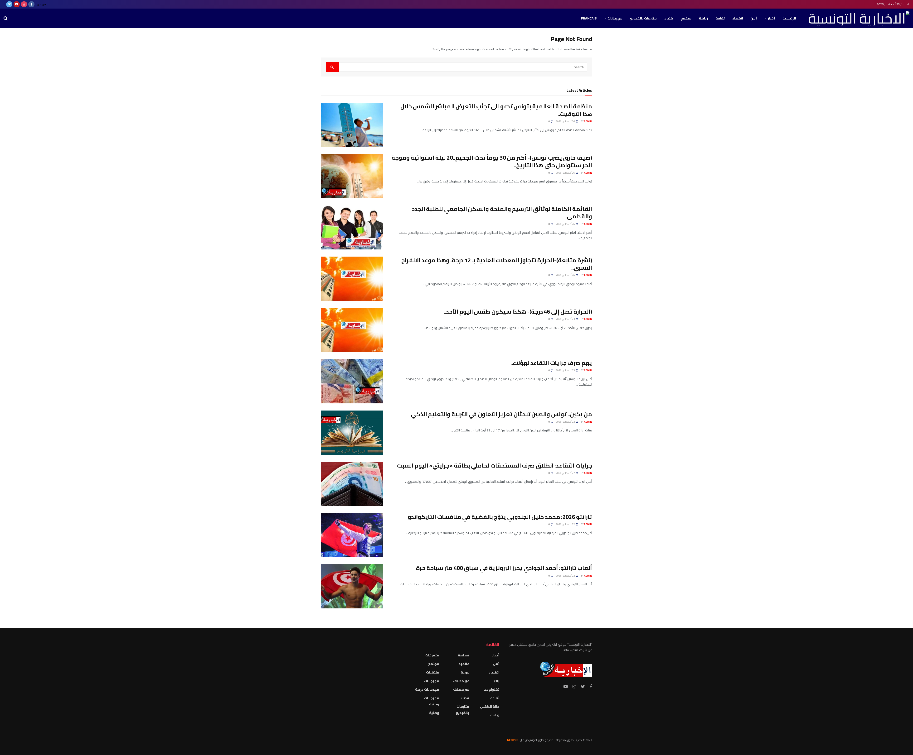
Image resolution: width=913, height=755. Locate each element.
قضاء (668, 18)
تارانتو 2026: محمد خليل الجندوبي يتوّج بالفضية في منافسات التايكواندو (500, 516)
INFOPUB (512, 740)
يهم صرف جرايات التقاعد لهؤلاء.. (551, 363)
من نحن (41, 4)
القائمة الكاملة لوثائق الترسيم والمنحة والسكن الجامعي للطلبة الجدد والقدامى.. (502, 213)
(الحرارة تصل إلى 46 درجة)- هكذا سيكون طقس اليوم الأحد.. (518, 311)
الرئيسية (789, 18)
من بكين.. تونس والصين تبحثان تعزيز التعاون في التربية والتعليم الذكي (501, 414)
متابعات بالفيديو (643, 18)
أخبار (771, 18)
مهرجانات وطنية (431, 701)
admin (588, 121)
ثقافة (720, 18)
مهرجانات (614, 18)
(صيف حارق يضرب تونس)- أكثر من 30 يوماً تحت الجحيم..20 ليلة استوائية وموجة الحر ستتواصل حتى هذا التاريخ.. (492, 161)
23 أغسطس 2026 (565, 319)
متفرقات (432, 655)
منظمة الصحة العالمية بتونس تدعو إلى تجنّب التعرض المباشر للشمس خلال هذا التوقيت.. (496, 110)
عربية (465, 672)
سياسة (463, 655)
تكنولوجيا (491, 689)
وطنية (434, 713)
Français (589, 18)
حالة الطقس (489, 706)
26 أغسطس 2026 (565, 121)
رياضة (703, 18)
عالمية (463, 664)
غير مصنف (461, 681)
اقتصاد (737, 18)
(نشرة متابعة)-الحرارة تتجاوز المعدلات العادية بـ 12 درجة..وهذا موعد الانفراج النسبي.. (496, 264)
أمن (754, 18)
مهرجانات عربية (427, 689)
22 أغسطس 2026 (565, 421)
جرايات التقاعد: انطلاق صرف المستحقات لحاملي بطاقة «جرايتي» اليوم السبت (494, 465)
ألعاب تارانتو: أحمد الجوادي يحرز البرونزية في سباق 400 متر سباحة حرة (504, 568)
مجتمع (685, 18)
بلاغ (496, 681)
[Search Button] (332, 67)
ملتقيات (432, 672)
